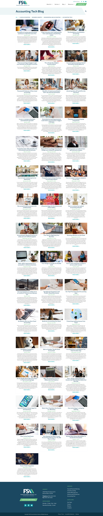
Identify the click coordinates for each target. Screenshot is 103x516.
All (17, 17)
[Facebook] (25, 505)
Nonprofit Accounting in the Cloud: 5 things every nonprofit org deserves (51, 149)
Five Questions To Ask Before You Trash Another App (75, 350)
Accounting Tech (67, 17)
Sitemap (77, 514)
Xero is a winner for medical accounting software (76, 206)
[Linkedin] (28, 505)
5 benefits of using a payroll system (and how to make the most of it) (27, 32)
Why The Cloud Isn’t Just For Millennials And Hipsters (51, 379)
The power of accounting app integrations (76, 119)
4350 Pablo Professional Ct (49, 491)
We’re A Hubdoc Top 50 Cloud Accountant (51, 350)
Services (57, 4)
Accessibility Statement (69, 514)
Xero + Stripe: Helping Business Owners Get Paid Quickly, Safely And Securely (76, 380)
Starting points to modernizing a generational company (76, 149)
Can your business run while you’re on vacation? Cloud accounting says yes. (27, 293)
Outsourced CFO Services (73, 494)
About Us (49, 4)
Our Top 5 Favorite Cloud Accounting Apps (76, 292)
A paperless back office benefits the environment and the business (27, 149)
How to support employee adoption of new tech (76, 178)
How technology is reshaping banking (76, 408)
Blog (63, 4)
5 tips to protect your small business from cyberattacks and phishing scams (51, 33)
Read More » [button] (27, 44)
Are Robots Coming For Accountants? (27, 350)
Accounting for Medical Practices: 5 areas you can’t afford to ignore (27, 235)
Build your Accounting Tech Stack (51, 321)
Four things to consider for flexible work (51, 264)
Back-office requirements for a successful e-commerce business (27, 264)
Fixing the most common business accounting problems (51, 178)
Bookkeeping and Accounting (52, 17)
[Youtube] (31, 505)
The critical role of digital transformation (51, 63)
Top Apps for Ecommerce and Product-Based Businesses (51, 292)
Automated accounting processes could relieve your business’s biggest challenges (51, 120)
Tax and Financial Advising (73, 489)
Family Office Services (72, 492)
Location (69, 507)
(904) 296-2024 (52, 496)
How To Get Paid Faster (27, 436)
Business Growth (37, 17)
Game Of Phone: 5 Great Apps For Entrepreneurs (27, 408)
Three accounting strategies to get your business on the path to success (27, 63)
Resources (70, 4)
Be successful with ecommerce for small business (27, 206)
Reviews (69, 506)
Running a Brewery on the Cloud (76, 235)
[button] (86, 11)
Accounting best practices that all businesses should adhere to (76, 63)
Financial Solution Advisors (36, 514)
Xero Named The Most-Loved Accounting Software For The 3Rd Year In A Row (51, 437)
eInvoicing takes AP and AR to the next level (75, 91)
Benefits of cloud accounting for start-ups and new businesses (52, 91)
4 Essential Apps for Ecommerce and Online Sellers (51, 206)
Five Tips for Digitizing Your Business (51, 235)
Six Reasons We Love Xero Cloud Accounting (27, 321)
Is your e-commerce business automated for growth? (27, 119)
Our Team (69, 502)
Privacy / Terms (61, 514)
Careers (69, 504)
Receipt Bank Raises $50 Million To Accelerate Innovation (76, 436)
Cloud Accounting (25, 17)
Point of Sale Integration (27, 465)
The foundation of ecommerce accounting (76, 32)
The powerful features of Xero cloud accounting (27, 91)
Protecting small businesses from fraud (76, 321)
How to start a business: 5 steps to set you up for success (76, 264)
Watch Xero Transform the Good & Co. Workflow (51, 408)
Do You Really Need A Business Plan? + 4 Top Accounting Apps (27, 379)
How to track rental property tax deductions (27, 178)
